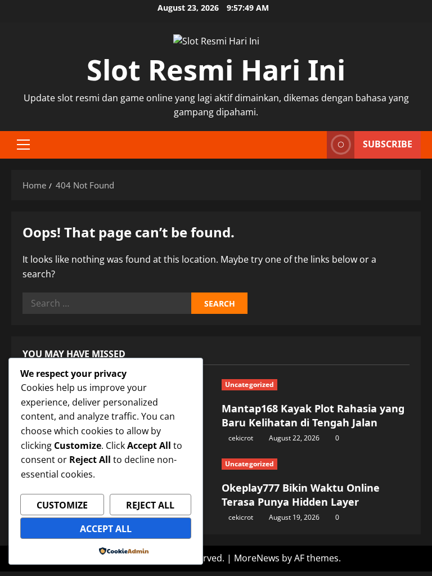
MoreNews (257, 558)
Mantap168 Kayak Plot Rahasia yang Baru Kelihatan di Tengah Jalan (313, 415)
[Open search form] (315, 145)
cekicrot (240, 438)
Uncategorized (249, 384)
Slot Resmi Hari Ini (216, 70)
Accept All (106, 529)
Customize (62, 505)
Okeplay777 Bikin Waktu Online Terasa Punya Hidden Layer (301, 494)
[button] (23, 144)
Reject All (150, 505)
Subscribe (387, 144)
